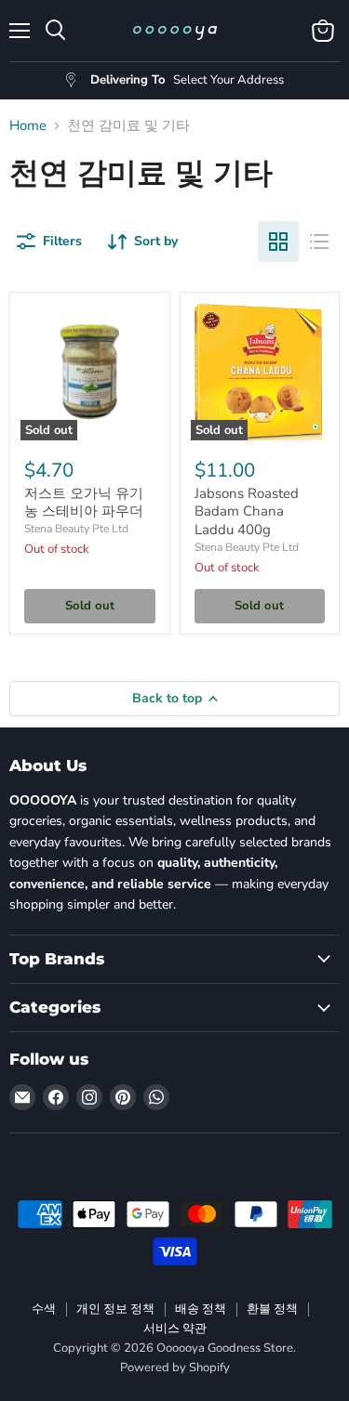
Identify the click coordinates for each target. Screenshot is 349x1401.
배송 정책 (200, 1309)
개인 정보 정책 (115, 1309)
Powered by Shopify (175, 1367)
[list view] (319, 241)
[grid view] (278, 241)
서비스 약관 (175, 1328)
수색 (44, 1309)
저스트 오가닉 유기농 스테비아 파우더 (83, 502)
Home (28, 126)
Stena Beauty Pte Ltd (76, 528)
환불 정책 (272, 1309)
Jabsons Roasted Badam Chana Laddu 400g (247, 511)
